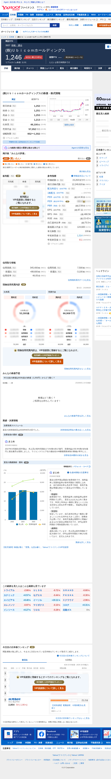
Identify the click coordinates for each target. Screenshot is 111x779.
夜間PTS (35, 99)
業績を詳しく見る (83, 542)
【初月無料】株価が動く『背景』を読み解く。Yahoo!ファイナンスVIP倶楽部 (35, 547)
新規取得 (54, 7)
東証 (13, 99)
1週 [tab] (58, 120)
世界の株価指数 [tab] (72, 748)
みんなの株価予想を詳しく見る (77, 416)
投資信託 (40, 15)
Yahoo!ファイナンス (61, 755)
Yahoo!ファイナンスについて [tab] (23, 748)
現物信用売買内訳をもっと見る (77, 369)
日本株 (13, 15)
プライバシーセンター (33, 760)
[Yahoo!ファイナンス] (18, 6)
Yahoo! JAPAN (77, 755)
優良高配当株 (72, 19)
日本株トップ (6, 19)
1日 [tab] (51, 120)
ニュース (49, 15)
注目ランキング (38, 19)
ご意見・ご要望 (78, 763)
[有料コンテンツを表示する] (84, 201)
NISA (93, 15)
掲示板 (58, 15)
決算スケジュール (87, 19)
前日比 (25, 660)
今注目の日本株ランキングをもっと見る (73, 718)
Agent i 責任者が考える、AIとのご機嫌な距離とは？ (24, 2)
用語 (14, 106)
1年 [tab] (80, 120)
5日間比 (68, 660)
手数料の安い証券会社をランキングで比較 (24, 142)
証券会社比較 (69, 15)
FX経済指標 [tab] (96, 748)
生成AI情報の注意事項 (79, 472)
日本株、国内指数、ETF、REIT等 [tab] (50, 748)
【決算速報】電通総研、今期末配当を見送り (68, 706)
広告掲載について (59, 760)
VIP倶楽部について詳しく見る (24, 214)
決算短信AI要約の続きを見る (76, 455)
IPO (101, 19)
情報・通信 (16, 45)
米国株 (21, 15)
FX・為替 (30, 15)
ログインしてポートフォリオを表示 (36, 32)
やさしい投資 (74, 25)
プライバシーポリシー (14, 760)
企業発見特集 (88, 25)
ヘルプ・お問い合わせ (62, 763)
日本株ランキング (22, 19)
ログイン (40, 10)
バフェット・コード (80, 466)
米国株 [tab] (85, 748)
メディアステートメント (77, 760)
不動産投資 (81, 15)
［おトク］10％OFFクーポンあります (63, 10)
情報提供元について (82, 176)
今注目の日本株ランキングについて (74, 656)
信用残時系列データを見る (79, 280)
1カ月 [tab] (65, 120)
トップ (5, 15)
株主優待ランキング (55, 19)
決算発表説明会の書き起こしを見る (75, 430)
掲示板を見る (85, 171)
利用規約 (47, 760)
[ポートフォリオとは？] (16, 31)
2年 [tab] (87, 120)
